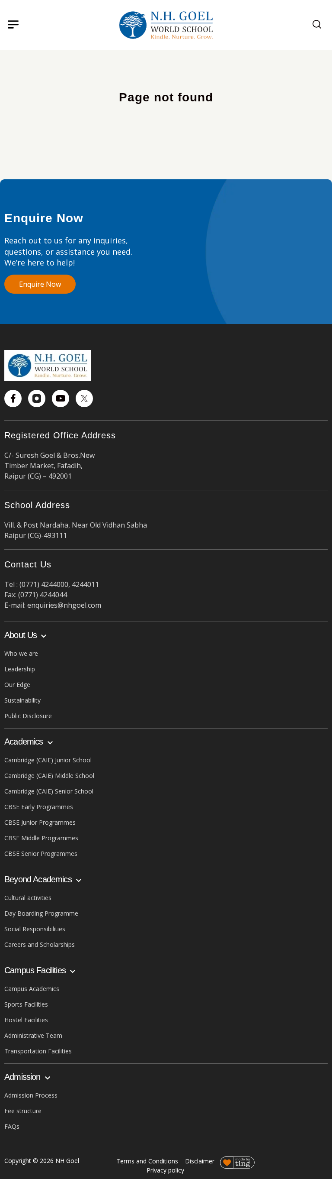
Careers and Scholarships (39, 944)
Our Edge (17, 684)
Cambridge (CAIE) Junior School (48, 760)
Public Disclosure (28, 716)
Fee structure (23, 1111)
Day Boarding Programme (41, 913)
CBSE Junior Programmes (40, 822)
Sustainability (22, 700)
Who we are (21, 653)
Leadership (19, 669)
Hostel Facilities (26, 1020)
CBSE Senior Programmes (40, 853)
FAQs (11, 1126)
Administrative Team (33, 1035)
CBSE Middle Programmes (41, 838)
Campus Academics (31, 989)
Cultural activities (27, 898)
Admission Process (30, 1095)
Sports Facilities (26, 1004)
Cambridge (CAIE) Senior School (48, 791)
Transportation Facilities (38, 1051)
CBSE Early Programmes (38, 807)
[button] (13, 25)
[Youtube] (60, 398)
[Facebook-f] (13, 398)
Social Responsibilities (34, 929)
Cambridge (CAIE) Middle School (49, 775)
